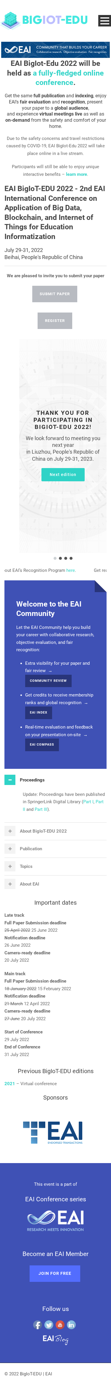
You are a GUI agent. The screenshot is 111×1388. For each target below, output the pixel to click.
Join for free (54, 1273)
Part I (88, 801)
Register (55, 320)
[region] (55, 450)
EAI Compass (42, 744)
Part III (41, 809)
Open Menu (104, 20)
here (62, 570)
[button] (55, 558)
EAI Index (38, 712)
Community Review (48, 681)
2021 (9, 1083)
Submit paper (55, 294)
